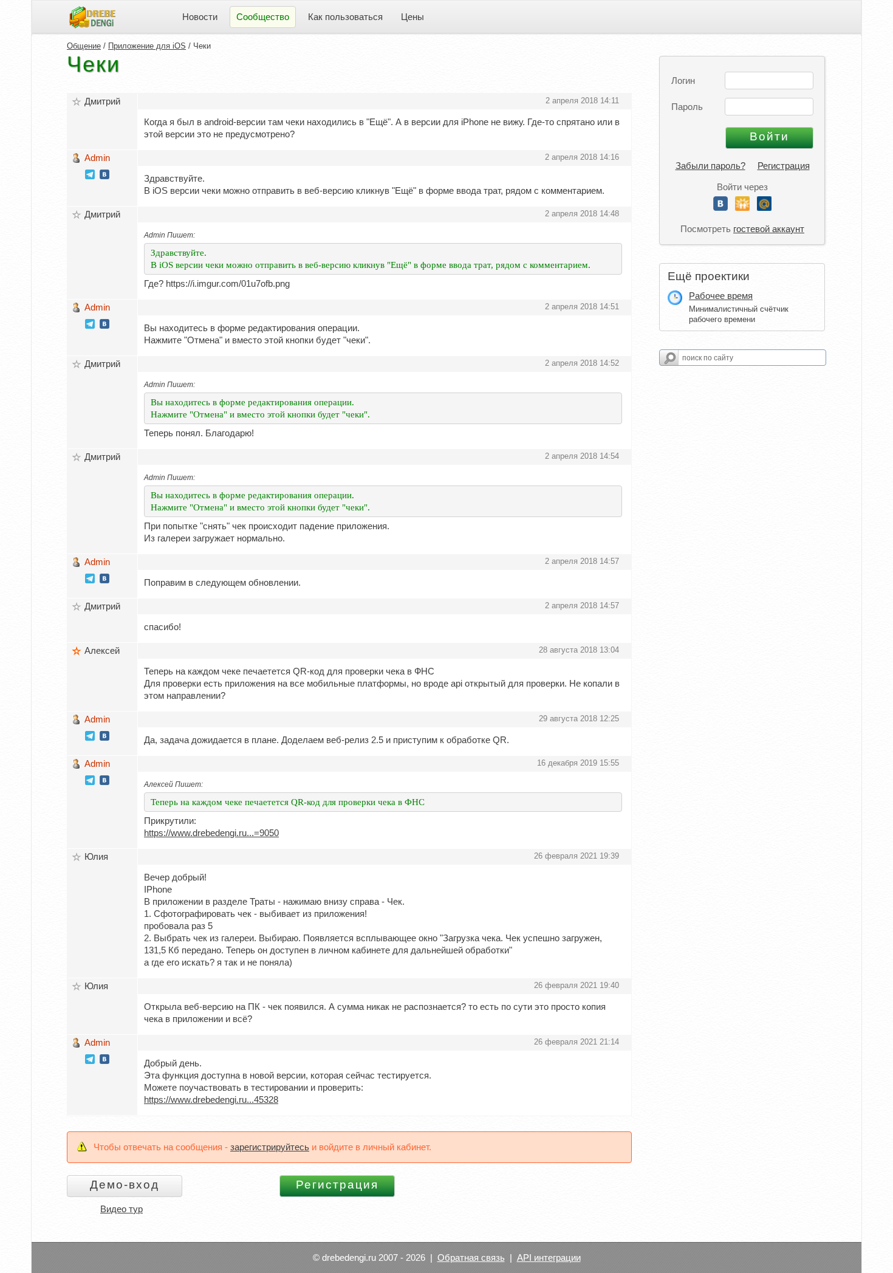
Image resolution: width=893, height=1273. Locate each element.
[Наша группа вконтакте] (104, 176)
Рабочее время (721, 295)
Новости (199, 17)
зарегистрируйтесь (269, 1147)
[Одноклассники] (742, 207)
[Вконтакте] (720, 207)
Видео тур (121, 1209)
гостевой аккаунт (768, 229)
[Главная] (92, 16)
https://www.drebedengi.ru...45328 (211, 1099)
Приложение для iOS (147, 45)
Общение (84, 45)
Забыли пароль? (710, 165)
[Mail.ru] (764, 207)
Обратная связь (471, 1257)
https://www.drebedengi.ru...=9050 (211, 833)
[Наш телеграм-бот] (90, 176)
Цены (412, 17)
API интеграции (549, 1257)
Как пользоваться (345, 17)
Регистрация (784, 165)
